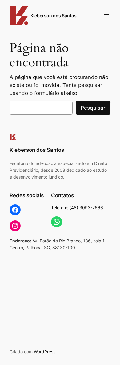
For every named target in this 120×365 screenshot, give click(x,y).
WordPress (44, 351)
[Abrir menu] (106, 15)
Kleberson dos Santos (53, 15)
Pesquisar (93, 108)
